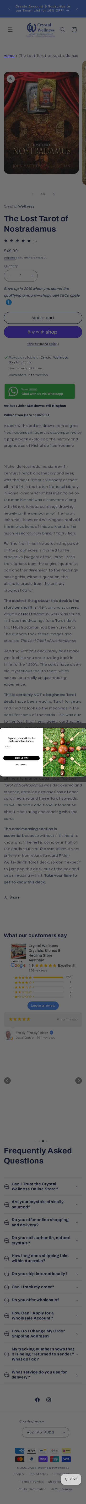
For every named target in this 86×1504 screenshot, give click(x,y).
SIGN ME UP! (21, 758)
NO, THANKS (21, 764)
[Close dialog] (83, 730)
